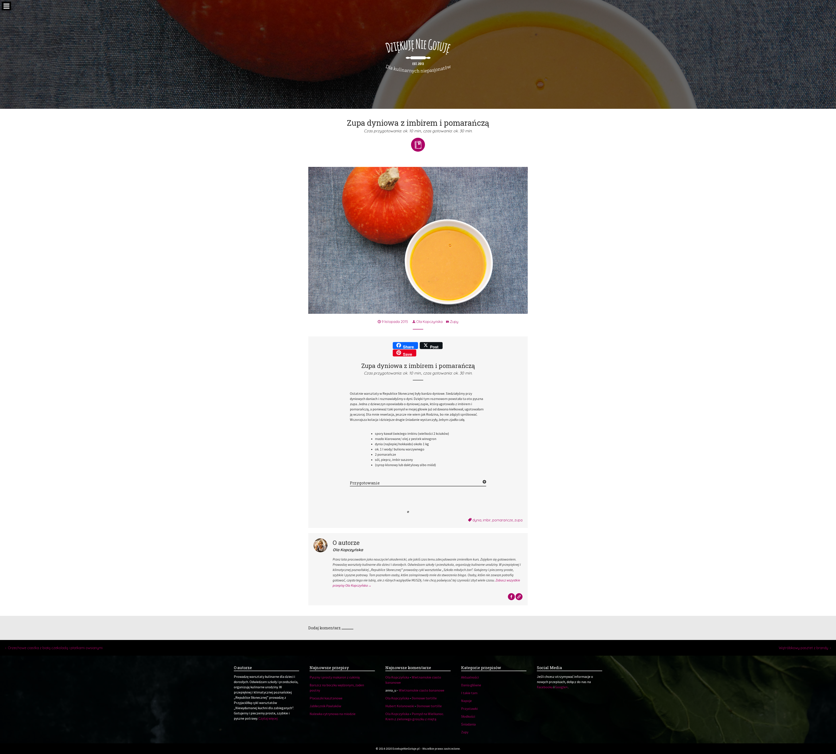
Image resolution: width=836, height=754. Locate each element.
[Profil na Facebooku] (512, 597)
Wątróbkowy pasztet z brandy (803, 648)
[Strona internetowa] (519, 597)
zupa (518, 520)
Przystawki (469, 708)
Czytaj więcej (268, 718)
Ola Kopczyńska (429, 321)
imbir (487, 520)
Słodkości (468, 716)
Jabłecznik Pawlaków (325, 706)
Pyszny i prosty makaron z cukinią (335, 677)
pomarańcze (502, 520)
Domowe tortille (424, 698)
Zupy (454, 321)
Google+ (561, 687)
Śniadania (468, 724)
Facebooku (545, 687)
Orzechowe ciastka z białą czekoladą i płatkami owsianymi (55, 648)
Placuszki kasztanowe (326, 698)
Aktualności (470, 677)
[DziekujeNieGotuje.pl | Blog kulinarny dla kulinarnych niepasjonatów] (418, 54)
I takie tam (469, 693)
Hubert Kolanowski (399, 706)
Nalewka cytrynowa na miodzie (333, 714)
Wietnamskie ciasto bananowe (421, 690)
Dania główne (471, 685)
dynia (476, 520)
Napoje (466, 701)
